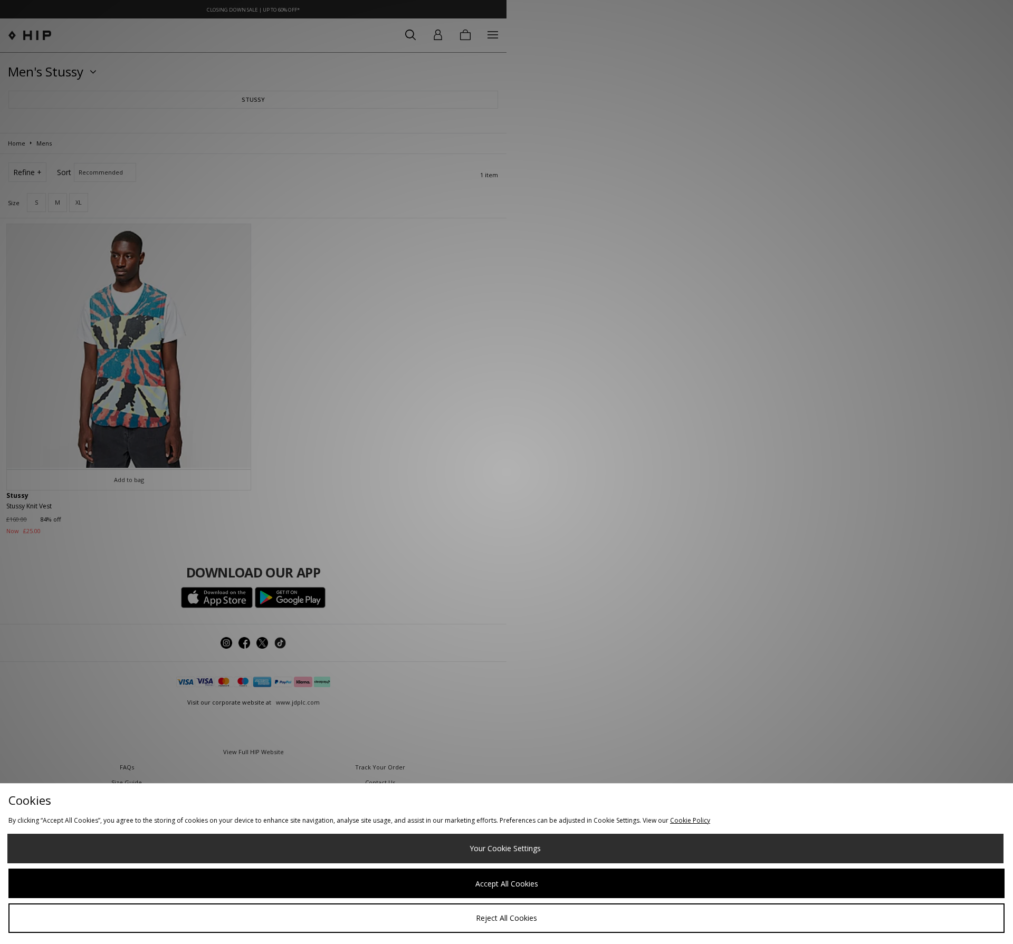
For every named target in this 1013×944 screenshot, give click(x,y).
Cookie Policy (690, 820)
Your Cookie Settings (505, 848)
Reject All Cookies (506, 918)
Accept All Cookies (506, 884)
